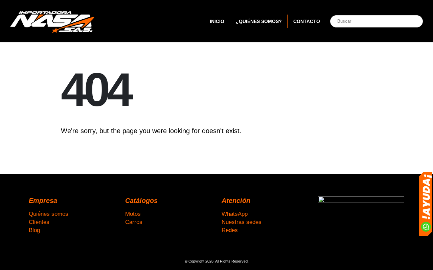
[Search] (410, 21)
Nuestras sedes (241, 222)
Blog (34, 230)
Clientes (39, 222)
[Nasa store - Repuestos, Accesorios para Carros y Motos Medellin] (52, 21)
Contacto (306, 21)
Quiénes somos (48, 213)
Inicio (217, 21)
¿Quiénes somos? (259, 21)
